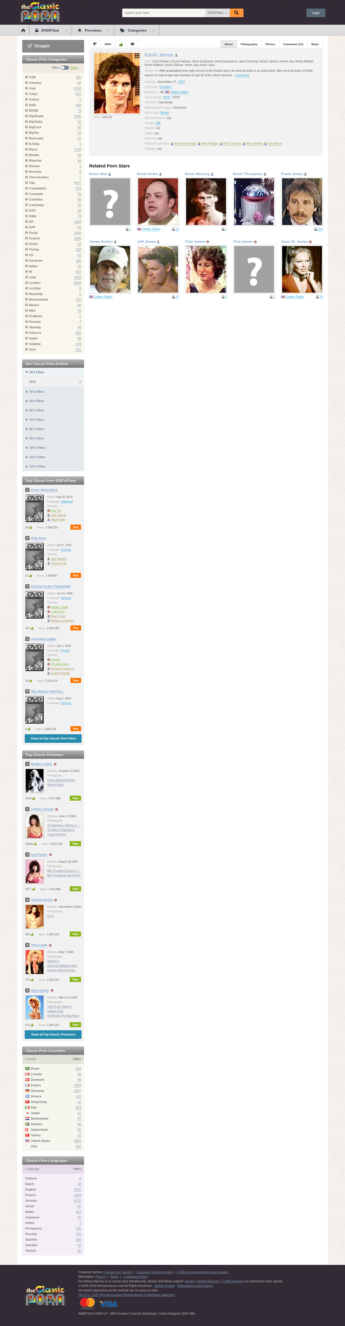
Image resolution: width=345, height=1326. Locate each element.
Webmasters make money (195, 1286)
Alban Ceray (57, 616)
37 (79, 127)
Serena (55, 659)
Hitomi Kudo (58, 519)
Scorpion (165, 87)
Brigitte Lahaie (59, 606)
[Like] (121, 44)
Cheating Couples (44, 639)
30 (79, 1074)
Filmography (249, 44)
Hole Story (38, 538)
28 (79, 210)
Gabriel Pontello (60, 673)
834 (78, 1146)
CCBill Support (232, 1281)
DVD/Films (216, 13)
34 (79, 133)
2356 (77, 116)
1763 (77, 149)
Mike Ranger (209, 143)
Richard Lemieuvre (62, 620)
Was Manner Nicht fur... (47, 691)
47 (177, 297)
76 (79, 310)
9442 (77, 1189)
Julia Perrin (58, 611)
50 (79, 1217)
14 (177, 229)
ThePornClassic (40, 12)
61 (79, 255)
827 (78, 94)
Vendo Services (208, 1281)
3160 (77, 233)
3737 (77, 1200)
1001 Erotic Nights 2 (59, 1006)
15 (79, 138)
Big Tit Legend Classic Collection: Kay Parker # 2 (77, 870)
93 (79, 227)
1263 (77, 222)
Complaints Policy (135, 1277)
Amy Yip (56, 510)
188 (158, 123)
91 (79, 1206)
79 (79, 216)
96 (79, 1080)
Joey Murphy (59, 558)
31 (79, 205)
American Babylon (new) (62, 965)
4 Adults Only (55, 1011)
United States (179, 92)
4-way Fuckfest (56, 834)
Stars (74, 67)
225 (78, 1234)
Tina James (243, 241)
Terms (114, 1277)
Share (315, 44)
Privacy (100, 1277)
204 (78, 1068)
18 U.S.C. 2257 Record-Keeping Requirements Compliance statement (126, 1295)
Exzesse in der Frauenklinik (51, 586)
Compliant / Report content (154, 1272)
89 (79, 338)
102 (78, 1096)
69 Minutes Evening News (63, 1015)
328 (78, 249)
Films (56, 67)
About (229, 44)
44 (79, 1184)
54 (79, 327)
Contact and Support (118, 1272)
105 (78, 344)
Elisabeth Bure (60, 664)
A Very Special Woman (61, 779)
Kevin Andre (147, 174)
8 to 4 (50, 915)
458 (78, 105)
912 (78, 1212)
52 (79, 1113)
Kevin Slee (98, 174)
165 (78, 260)
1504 (77, 1195)
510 (78, 299)
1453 (77, 277)
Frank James (292, 174)
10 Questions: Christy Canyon (65, 825)
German (66, 549)
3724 (77, 88)
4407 (77, 183)
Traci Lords (39, 945)
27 (79, 1135)
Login (316, 13)
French (65, 650)
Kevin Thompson (248, 174)
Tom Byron (274, 143)
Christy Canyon (42, 809)
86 (79, 305)
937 (78, 272)
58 (79, 194)
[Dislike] (95, 44)
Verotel (189, 1281)
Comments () (293, 44)
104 (78, 188)
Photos (270, 44)
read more (242, 75)
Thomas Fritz (59, 563)
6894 (77, 1141)
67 (79, 1118)
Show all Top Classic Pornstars (53, 1034)
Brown (164, 112)
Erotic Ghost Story (44, 490)
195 (78, 1228)
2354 (77, 283)
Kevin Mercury (197, 174)
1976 (166, 97)
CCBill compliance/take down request (202, 1272)
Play (76, 527)
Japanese (67, 501)
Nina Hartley (40, 990)
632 (78, 333)
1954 (181, 82)
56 (79, 1130)
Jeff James (146, 241)
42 (79, 1245)
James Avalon (101, 241)
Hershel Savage (185, 143)
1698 (77, 238)
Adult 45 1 (53, 961)
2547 (77, 1091)
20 (79, 266)
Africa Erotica (55, 784)
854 (78, 1107)
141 (78, 349)
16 (79, 122)
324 (320, 229)
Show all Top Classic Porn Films (53, 738)
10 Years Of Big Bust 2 (61, 829)
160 (78, 1239)
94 (79, 160)
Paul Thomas (232, 143)
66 (79, 1124)
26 (79, 155)
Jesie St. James (294, 241)
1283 (77, 1085)
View (75, 798)
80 (79, 83)
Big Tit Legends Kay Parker (64, 875)
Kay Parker (39, 854)
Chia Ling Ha (58, 515)
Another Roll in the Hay (61, 970)
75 (79, 110)
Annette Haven (42, 900)
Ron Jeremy (254, 143)
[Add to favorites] (132, 44)
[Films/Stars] (65, 68)
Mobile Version (165, 1286)
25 (79, 244)
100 (78, 77)
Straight (41, 46)
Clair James (195, 241)
